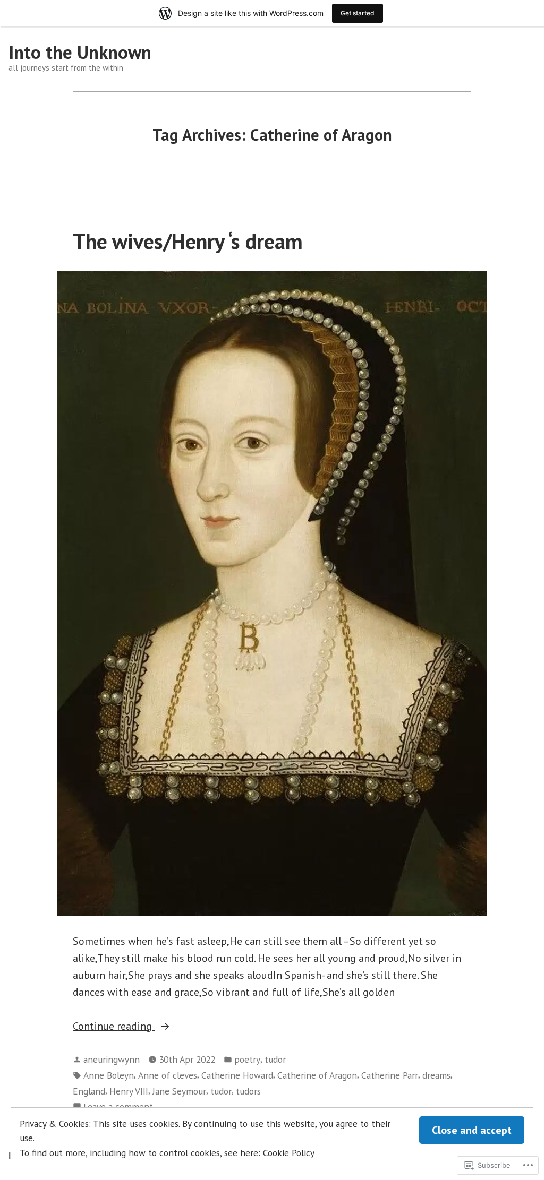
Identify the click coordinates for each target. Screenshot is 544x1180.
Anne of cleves (167, 1075)
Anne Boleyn (108, 1075)
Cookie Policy (288, 1153)
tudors (248, 1091)
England (89, 1091)
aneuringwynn (111, 1059)
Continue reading (114, 1027)
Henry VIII (128, 1091)
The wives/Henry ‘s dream (188, 241)
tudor (275, 1059)
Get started (358, 13)
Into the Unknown (79, 52)
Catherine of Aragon (317, 1075)
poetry (247, 1059)
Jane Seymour (179, 1091)
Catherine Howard (237, 1075)
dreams (436, 1075)
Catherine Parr (389, 1075)
